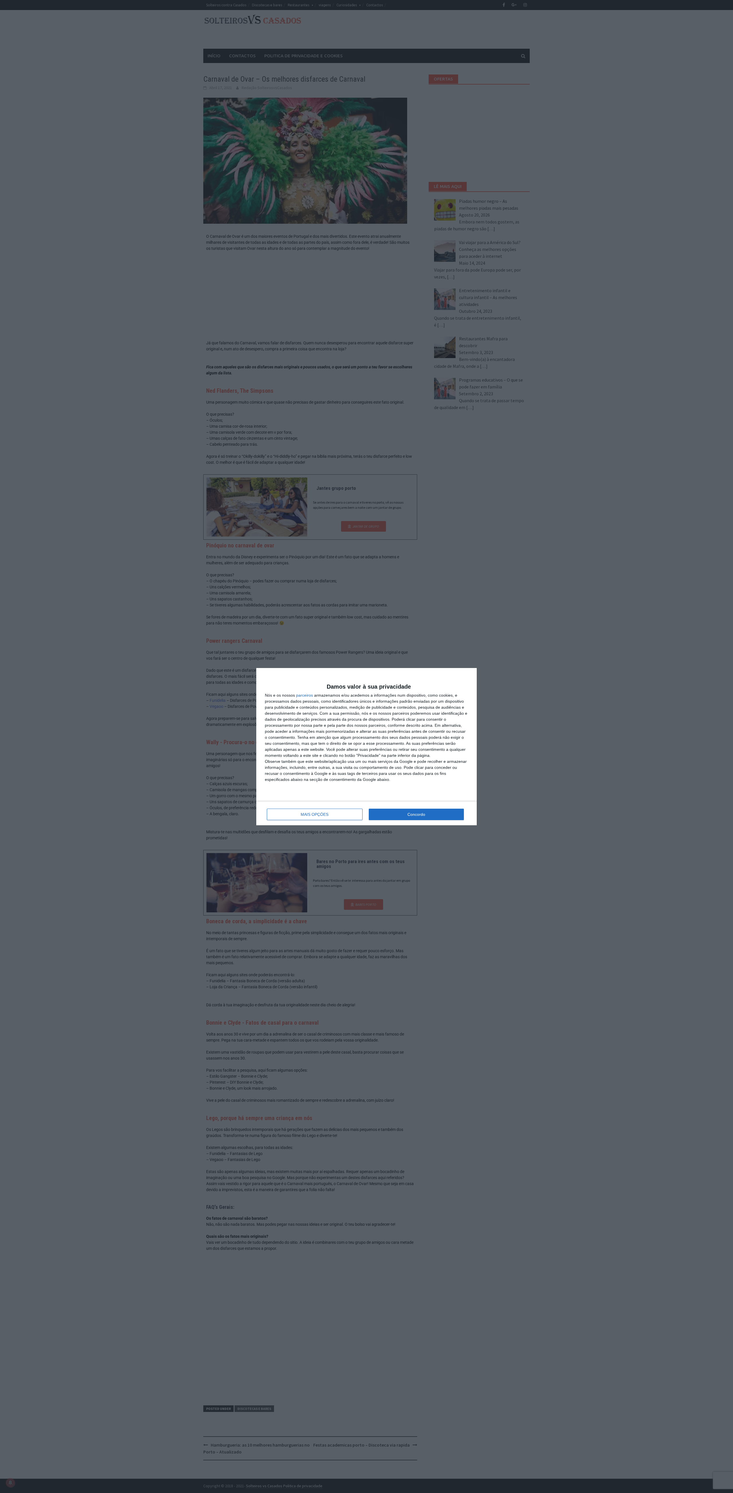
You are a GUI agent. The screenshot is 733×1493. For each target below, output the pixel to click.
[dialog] (366, 746)
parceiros (314, 695)
